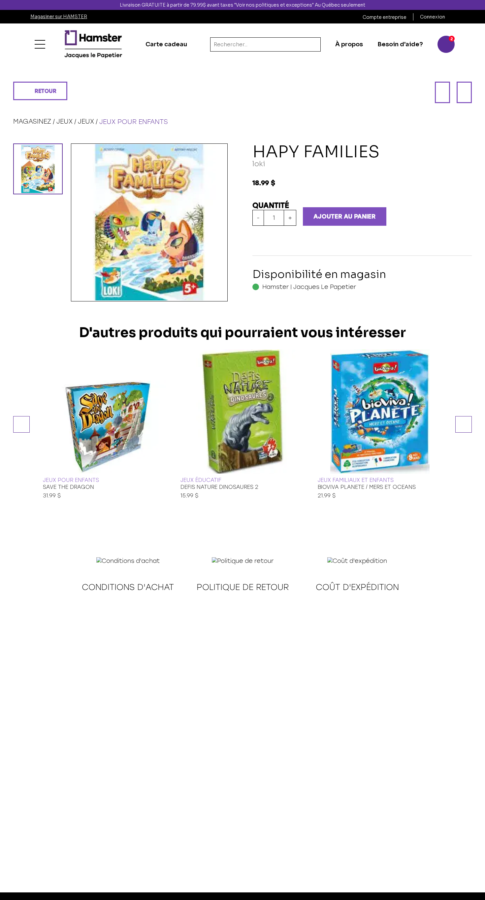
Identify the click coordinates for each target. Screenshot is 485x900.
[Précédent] (442, 92)
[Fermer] (479, 5)
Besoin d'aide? (400, 44)
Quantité (270, 205)
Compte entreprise (384, 17)
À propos (349, 44)
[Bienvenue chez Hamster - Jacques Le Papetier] (93, 44)
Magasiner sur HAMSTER (58, 17)
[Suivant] (464, 92)
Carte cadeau (166, 44)
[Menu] (40, 44)
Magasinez (32, 121)
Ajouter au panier (344, 216)
